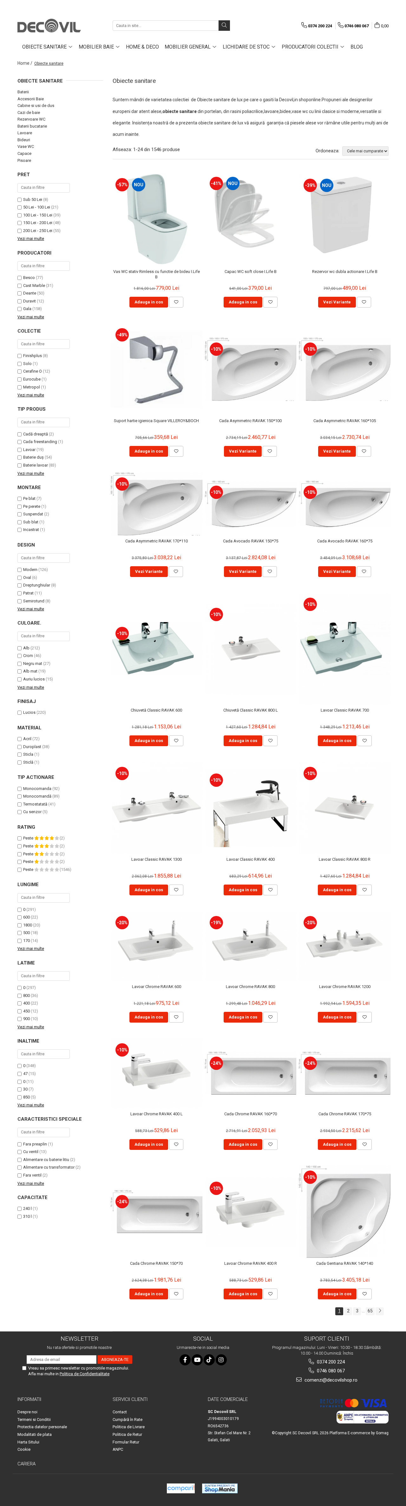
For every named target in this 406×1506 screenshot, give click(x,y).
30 (25, 1089)
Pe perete (31, 506)
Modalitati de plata (34, 1434)
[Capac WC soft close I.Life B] (251, 219)
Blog (356, 47)
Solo (27, 363)
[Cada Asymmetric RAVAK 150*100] (251, 369)
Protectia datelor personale (42, 1426)
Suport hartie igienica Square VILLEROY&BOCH (156, 420)
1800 (27, 925)
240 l (27, 1208)
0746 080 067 (330, 1371)
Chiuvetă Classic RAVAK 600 (156, 710)
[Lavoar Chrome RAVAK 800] (251, 946)
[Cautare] (224, 25)
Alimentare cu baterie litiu (46, 1159)
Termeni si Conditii (34, 1419)
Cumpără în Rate (127, 1419)
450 (26, 1011)
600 (26, 917)
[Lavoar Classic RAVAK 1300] (156, 808)
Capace (24, 153)
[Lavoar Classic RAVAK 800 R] (344, 808)
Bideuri (23, 139)
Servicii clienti (130, 1399)
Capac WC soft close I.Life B (251, 271)
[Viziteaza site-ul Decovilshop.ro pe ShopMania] (220, 1488)
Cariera (26, 1464)
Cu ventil (30, 1151)
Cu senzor (32, 811)
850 (26, 1097)
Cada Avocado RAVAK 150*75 (250, 541)
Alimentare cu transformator (49, 1167)
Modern (30, 569)
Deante (29, 293)
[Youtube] (197, 1359)
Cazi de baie (28, 112)
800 (26, 995)
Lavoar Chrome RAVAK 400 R (250, 1263)
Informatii (29, 1399)
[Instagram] (221, 1359)
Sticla (28, 754)
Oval (27, 577)
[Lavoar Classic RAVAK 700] (344, 649)
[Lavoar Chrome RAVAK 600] (156, 946)
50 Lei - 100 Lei (36, 207)
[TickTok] (209, 1359)
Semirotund (33, 601)
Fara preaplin (35, 1144)
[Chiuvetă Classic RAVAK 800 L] (251, 649)
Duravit (29, 301)
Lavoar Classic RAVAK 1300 (156, 859)
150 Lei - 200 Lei (37, 222)
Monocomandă (37, 796)
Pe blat (29, 498)
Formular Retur (126, 1442)
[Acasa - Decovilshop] (49, 25)
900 (26, 1018)
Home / (25, 63)
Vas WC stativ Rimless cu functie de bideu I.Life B (156, 274)
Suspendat (33, 514)
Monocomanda (37, 788)
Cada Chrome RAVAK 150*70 (156, 1263)
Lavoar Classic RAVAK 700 (345, 710)
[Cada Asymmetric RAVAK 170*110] (156, 504)
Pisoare (24, 160)
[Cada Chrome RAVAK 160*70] (251, 1073)
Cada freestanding (40, 441)
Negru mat (32, 663)
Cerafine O (32, 371)
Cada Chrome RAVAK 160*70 (250, 1113)
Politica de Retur (127, 1434)
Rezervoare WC (31, 119)
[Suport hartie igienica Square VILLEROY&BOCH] (156, 369)
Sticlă (28, 762)
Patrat (28, 593)
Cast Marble (34, 285)
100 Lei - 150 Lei (37, 215)
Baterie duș (33, 457)
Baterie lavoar (35, 465)
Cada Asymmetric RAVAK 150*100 (250, 420)
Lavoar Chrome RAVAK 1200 (344, 986)
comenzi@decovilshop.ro (330, 1380)
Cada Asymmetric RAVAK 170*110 (156, 541)
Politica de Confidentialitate (84, 1373)
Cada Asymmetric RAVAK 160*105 (344, 420)
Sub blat (30, 522)
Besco (29, 277)
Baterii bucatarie (32, 126)
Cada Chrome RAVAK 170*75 (344, 1113)
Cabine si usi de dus (35, 105)
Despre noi (27, 1412)
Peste (28, 838)
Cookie (23, 1449)
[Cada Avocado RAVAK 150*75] (251, 504)
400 (26, 1003)
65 (370, 1310)
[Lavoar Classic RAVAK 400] (251, 808)
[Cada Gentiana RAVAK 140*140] (344, 1212)
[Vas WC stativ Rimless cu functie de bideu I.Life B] (156, 219)
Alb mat (30, 671)
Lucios (29, 712)
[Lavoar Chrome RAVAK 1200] (344, 946)
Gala (27, 308)
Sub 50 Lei (32, 199)
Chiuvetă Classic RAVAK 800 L (250, 710)
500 (26, 932)
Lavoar (29, 449)
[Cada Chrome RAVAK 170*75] (344, 1073)
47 (25, 1073)
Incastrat (31, 529)
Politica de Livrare (129, 1426)
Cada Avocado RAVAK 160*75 (344, 541)
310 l (27, 1216)
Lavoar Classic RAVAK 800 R (344, 859)
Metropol (31, 387)
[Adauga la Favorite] (176, 302)
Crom (28, 655)
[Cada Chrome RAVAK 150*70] (156, 1211)
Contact (120, 1412)
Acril (27, 738)
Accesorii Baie (30, 98)
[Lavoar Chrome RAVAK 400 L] (156, 1073)
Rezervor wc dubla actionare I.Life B (344, 271)
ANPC (118, 1449)
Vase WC (25, 146)
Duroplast (32, 746)
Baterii (23, 92)
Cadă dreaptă (35, 434)
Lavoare (24, 132)
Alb (26, 648)
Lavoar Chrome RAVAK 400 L (156, 1113)
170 (26, 940)
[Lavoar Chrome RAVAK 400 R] (251, 1212)
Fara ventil (32, 1175)
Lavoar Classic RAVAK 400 (250, 859)
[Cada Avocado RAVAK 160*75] (344, 504)
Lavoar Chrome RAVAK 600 (156, 986)
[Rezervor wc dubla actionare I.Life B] (344, 219)
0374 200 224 (330, 1362)
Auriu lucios (34, 679)
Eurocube (32, 379)
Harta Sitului (28, 1442)
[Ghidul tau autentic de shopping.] (181, 1488)
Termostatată (35, 804)
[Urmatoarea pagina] (380, 1311)
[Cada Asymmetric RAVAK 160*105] (344, 369)
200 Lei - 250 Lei (37, 230)
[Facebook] (185, 1359)
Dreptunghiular (36, 585)
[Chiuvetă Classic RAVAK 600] (156, 648)
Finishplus (32, 355)
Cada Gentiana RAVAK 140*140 (344, 1263)
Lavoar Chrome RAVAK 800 (250, 986)
